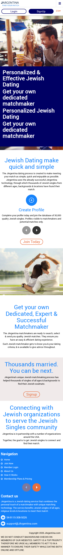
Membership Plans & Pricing (18, 478)
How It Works (11, 474)
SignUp (41, 11)
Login (13, 11)
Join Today (31, 241)
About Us (8, 471)
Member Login (11, 467)
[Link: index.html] (15, 3)
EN (57, 10)
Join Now (8, 463)
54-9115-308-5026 (16, 517)
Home (7, 459)
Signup (31, 394)
